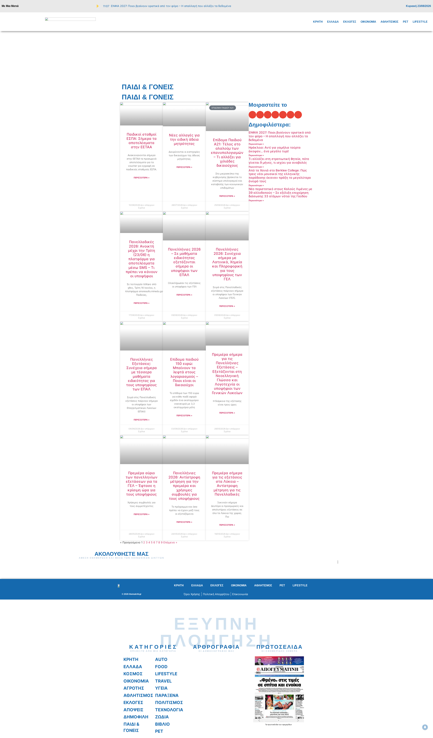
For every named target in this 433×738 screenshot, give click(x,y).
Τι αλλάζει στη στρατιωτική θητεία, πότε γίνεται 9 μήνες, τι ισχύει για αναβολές (279, 160)
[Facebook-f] (386, 6)
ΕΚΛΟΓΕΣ (349, 21)
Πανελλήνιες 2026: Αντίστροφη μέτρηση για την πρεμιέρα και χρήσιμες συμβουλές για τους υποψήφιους (184, 486)
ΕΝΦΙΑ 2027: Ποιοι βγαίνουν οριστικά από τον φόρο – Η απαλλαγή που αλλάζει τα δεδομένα (280, 136)
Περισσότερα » (142, 177)
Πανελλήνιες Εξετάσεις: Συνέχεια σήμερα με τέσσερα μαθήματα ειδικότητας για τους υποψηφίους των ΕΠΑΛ (141, 374)
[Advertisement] (216, 56)
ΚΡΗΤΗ (318, 21)
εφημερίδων (287, 724)
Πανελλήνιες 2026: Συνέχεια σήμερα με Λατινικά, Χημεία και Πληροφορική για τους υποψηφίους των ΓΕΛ (227, 264)
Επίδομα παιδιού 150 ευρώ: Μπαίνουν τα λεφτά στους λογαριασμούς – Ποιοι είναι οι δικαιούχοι (184, 372)
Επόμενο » (170, 542)
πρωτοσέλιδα (273, 724)
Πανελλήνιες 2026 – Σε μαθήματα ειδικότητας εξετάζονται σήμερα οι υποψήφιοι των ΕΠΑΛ (184, 262)
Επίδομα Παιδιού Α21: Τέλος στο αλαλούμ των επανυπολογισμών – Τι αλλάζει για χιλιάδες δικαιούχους (227, 153)
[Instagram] (395, 6)
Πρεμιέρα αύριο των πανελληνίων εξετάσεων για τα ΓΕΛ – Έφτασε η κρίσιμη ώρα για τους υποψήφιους (141, 483)
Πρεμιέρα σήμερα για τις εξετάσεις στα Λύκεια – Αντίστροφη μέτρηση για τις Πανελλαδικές (227, 483)
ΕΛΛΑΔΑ (333, 21)
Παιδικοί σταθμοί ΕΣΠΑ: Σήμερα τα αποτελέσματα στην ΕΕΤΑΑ (142, 140)
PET (405, 21)
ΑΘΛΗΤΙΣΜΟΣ (389, 21)
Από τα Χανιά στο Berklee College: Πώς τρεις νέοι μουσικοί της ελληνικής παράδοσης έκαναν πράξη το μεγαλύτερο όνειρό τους (280, 176)
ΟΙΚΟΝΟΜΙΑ (368, 21)
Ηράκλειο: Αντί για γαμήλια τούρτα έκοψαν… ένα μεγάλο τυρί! (275, 149)
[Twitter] (391, 6)
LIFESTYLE (420, 21)
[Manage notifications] (425, 727)
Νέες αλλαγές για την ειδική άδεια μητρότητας (184, 139)
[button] (11, 21)
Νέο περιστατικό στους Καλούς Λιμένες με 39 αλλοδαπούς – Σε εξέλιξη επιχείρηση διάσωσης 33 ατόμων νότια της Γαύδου (280, 192)
